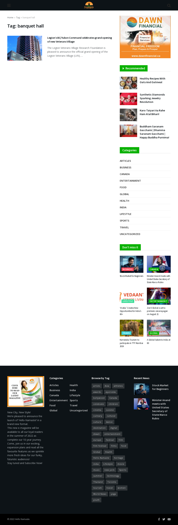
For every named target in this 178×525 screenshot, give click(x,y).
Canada (125, 174)
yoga (113, 494)
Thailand (98, 482)
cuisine (110, 410)
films (113, 445)
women (122, 487)
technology (113, 475)
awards (97, 392)
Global (124, 194)
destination (99, 428)
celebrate (98, 404)
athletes (118, 386)
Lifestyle (125, 214)
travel (110, 487)
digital (113, 428)
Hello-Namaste (101, 457)
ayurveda (111, 392)
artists (96, 386)
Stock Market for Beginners (131, 276)
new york (109, 470)
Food (123, 187)
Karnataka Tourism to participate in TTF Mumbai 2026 (131, 343)
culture (97, 422)
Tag (18, 17)
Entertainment (130, 180)
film (121, 440)
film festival (99, 445)
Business (125, 167)
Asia (107, 386)
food (123, 445)
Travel (124, 227)
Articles (125, 160)
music (96, 470)
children (113, 404)
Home (10, 17)
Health (124, 200)
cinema (97, 410)
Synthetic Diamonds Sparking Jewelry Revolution (152, 98)
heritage (118, 457)
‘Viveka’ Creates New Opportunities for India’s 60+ (130, 311)
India (123, 207)
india (96, 464)
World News (99, 494)
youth (96, 500)
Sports (124, 220)
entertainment (112, 434)
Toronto (111, 482)
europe (97, 440)
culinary (97, 415)
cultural (111, 415)
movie (121, 464)
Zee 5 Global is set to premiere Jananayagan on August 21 (157, 311)
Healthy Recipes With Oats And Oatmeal (152, 80)
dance (109, 422)
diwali (96, 434)
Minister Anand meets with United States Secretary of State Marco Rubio (158, 279)
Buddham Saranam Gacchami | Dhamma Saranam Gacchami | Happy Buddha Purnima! (154, 132)
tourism (97, 487)
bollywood (99, 398)
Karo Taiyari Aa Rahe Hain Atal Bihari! (152, 112)
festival (110, 440)
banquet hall (29, 17)
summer (97, 475)
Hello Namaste (22, 519)
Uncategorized (130, 234)
